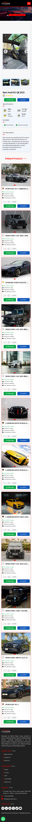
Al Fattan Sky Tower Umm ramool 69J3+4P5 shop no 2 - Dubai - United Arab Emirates (17, 792)
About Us (7, 760)
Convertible (7, 779)
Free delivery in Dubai (10, 198)
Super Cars (7, 782)
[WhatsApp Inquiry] (3, 819)
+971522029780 (9, 796)
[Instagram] (9, 808)
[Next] (26, 51)
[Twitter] (13, 808)
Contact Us (7, 757)
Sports (6, 769)
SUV (5, 775)
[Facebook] (3, 808)
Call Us (24, 99)
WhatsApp (10, 99)
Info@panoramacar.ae (10, 799)
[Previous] (6, 51)
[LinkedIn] (6, 808)
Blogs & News (8, 754)
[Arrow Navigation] (4, 175)
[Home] (7, 15)
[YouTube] (20, 808)
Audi (12, 15)
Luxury (6, 772)
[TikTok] (16, 808)
